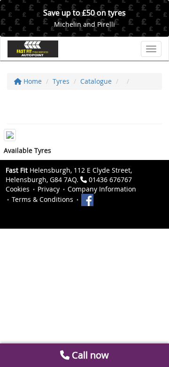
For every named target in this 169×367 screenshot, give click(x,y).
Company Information (102, 188)
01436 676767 (110, 179)
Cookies (18, 188)
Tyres (61, 81)
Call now (89, 355)
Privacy (49, 188)
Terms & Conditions (42, 199)
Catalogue (96, 81)
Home (32, 81)
